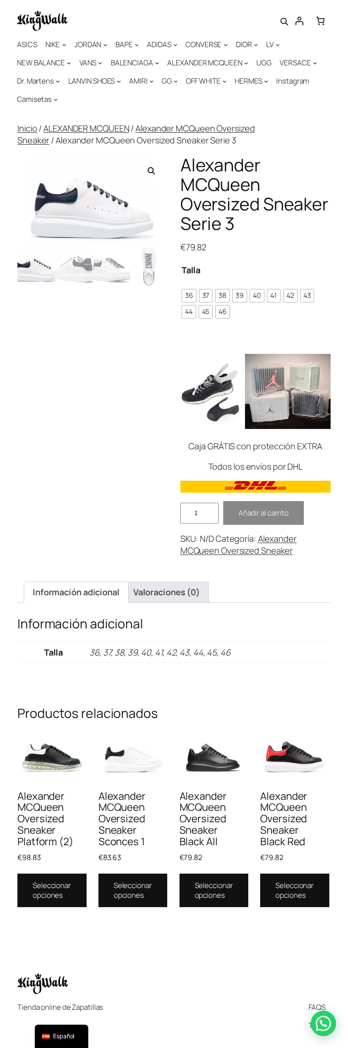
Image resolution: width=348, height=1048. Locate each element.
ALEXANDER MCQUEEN (86, 128)
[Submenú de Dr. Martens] (58, 81)
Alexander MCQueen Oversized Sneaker (238, 544)
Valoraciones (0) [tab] (166, 592)
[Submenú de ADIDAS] (175, 44)
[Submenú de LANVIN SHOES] (119, 81)
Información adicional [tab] (76, 592)
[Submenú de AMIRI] (151, 81)
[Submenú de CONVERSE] (226, 44)
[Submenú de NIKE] (64, 44)
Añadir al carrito (264, 513)
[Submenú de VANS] (100, 63)
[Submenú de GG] (176, 81)
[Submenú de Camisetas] (55, 99)
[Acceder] (299, 20)
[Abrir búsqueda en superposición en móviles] (284, 21)
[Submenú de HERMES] (266, 81)
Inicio (27, 128)
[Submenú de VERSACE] (315, 63)
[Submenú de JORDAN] (105, 44)
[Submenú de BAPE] (137, 44)
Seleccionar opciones (52, 890)
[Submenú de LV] (277, 44)
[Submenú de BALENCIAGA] (157, 63)
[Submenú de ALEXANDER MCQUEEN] (246, 63)
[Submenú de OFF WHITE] (224, 81)
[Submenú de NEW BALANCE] (69, 63)
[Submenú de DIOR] (256, 44)
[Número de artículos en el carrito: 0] (320, 20)
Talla (191, 270)
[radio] (189, 295)
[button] (151, 171)
